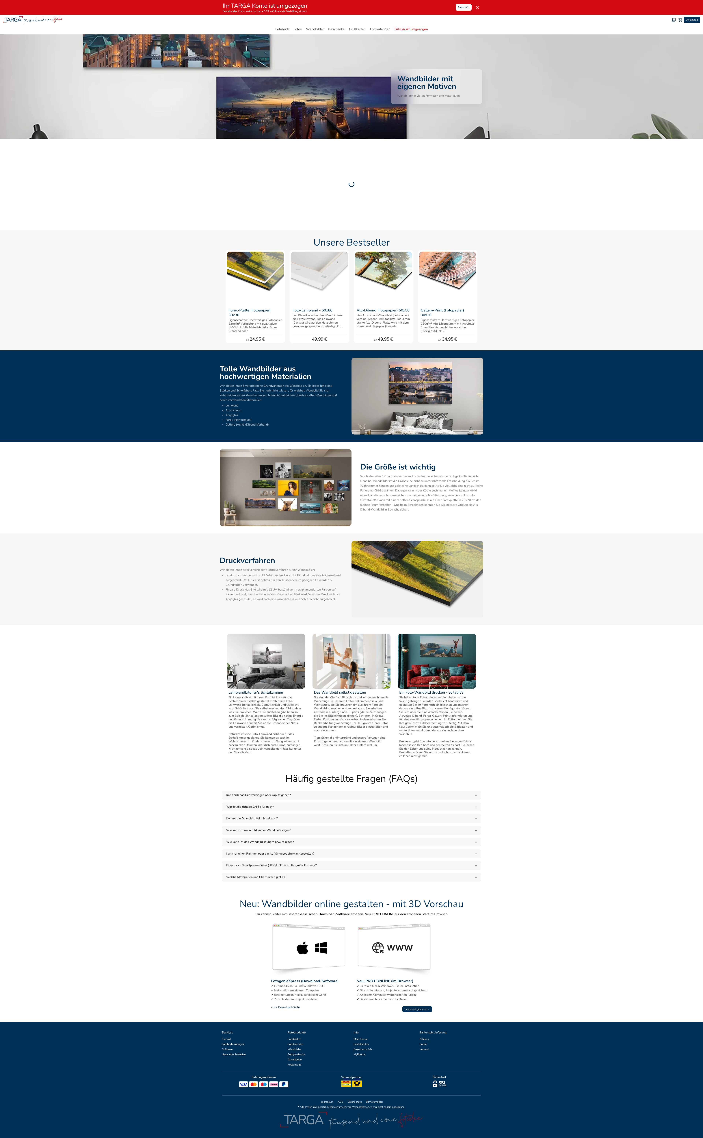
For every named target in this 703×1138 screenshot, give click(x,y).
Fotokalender (295, 1044)
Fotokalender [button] (380, 29)
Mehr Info (463, 7)
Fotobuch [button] (282, 29)
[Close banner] (477, 7)
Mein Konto (360, 1039)
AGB (340, 1102)
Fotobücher (294, 1039)
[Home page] (33, 20)
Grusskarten (295, 1059)
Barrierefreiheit (374, 1102)
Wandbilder (294, 1049)
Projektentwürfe (363, 1049)
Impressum (327, 1102)
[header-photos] (674, 20)
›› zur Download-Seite (285, 1007)
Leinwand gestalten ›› (417, 1009)
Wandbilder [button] (315, 29)
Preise (423, 1044)
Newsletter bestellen (234, 1054)
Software (227, 1049)
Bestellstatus (361, 1044)
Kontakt (226, 1039)
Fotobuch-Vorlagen (233, 1044)
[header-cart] (680, 20)
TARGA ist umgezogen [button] (411, 29)
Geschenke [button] (336, 29)
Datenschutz (354, 1102)
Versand (424, 1049)
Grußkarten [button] (357, 29)
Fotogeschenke (296, 1054)
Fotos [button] (297, 29)
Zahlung (424, 1039)
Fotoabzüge (294, 1064)
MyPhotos (359, 1054)
